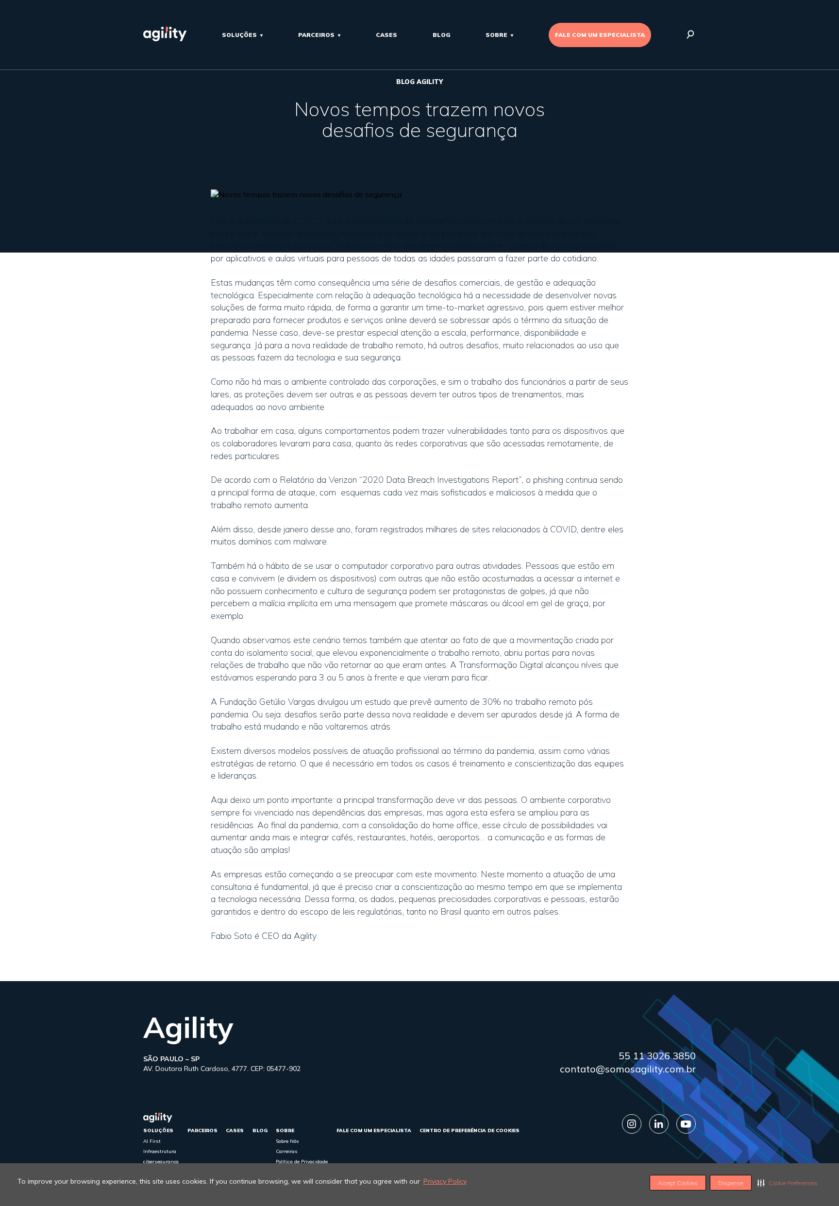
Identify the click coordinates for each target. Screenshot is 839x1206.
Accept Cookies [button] (678, 1183)
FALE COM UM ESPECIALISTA (600, 34)
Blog (442, 34)
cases (386, 34)
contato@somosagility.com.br (628, 1069)
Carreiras (287, 1151)
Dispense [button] (730, 1183)
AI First (152, 1141)
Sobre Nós (287, 1141)
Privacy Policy (445, 1181)
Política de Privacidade (302, 1161)
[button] (787, 1182)
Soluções (239, 34)
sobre (496, 34)
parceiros (316, 34)
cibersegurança (161, 1161)
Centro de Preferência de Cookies (470, 1130)
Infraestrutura (159, 1151)
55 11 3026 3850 (657, 1056)
